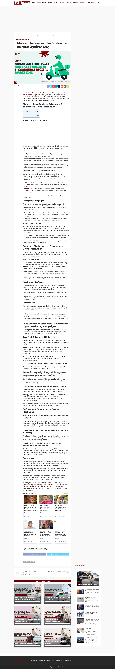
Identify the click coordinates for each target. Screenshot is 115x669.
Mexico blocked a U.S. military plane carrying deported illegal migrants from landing (91, 599)
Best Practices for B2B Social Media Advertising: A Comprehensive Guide (27, 620)
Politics (62, 3)
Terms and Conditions (54, 661)
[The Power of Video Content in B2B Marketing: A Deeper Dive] (57, 637)
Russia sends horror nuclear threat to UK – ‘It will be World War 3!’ (92, 606)
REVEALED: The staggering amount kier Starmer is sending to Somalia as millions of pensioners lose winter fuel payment (91, 631)
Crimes (82, 3)
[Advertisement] (57, 17)
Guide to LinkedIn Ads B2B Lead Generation (26, 643)
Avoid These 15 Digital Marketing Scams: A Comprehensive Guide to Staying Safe (25, 598)
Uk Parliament (90, 3)
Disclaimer (67, 661)
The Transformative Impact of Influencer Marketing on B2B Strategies (55, 620)
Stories (68, 3)
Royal (55, 3)
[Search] (98, 3)
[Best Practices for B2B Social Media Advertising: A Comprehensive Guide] (27, 615)
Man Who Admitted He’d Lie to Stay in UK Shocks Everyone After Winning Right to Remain (92, 640)
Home (33, 3)
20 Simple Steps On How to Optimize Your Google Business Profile (57, 598)
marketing (43, 549)
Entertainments (41, 3)
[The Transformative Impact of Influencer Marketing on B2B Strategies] (57, 615)
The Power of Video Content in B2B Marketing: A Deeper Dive (57, 642)
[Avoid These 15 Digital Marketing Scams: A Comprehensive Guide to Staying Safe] (27, 594)
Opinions (75, 3)
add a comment (30, 561)
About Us (42, 661)
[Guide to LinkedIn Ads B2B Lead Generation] (27, 637)
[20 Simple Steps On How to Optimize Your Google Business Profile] (57, 594)
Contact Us (33, 661)
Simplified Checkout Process (32, 188)
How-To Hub (49, 594)
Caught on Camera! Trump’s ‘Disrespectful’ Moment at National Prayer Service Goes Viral (92, 591)
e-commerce (33, 549)
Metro (50, 3)
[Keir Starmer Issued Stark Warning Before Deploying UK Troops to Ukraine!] (80, 614)
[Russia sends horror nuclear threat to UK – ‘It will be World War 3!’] (80, 607)
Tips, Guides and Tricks (22, 39)
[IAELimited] (22, 3)
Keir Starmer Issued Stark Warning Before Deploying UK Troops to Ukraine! (91, 614)
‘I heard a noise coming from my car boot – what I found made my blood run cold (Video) (87, 583)
